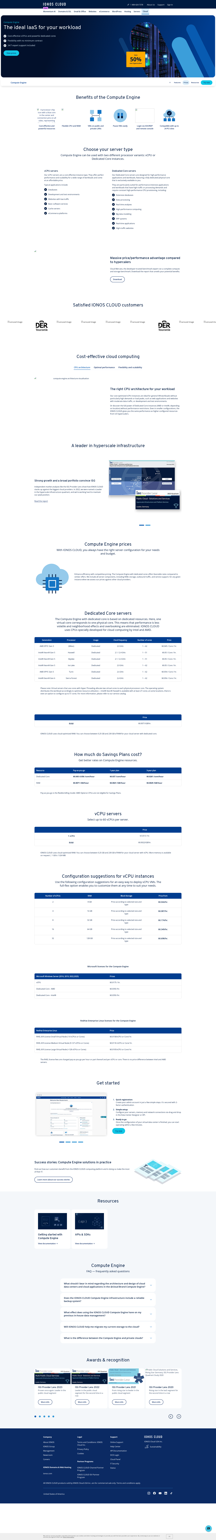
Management (48, 1451)
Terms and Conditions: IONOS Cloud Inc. (89, 1443)
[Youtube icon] (160, 1494)
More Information (68, 1537)
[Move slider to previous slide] (170, 1416)
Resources (195, 82)
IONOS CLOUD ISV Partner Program (88, 1476)
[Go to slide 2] (40, 1416)
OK (169, 1536)
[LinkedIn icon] (165, 1494)
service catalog (119, 693)
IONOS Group (49, 1446)
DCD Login (114, 1455)
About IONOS (48, 1442)
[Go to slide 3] (44, 1416)
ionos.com (47, 1473)
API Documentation (118, 1451)
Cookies (80, 1453)
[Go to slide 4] (49, 1416)
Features (177, 82)
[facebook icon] (154, 1494)
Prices (186, 82)
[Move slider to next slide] (179, 1416)
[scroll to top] (170, 82)
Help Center (115, 1446)
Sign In (170, 4)
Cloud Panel (115, 1459)
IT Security (114, 1463)
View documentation (47, 1243)
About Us (151, 4)
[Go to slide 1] (35, 1416)
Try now (207, 82)
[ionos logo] (54, 4)
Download (117, 279)
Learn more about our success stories (53, 1179)
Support (161, 4)
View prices (11, 53)
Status (113, 1468)
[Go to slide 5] (53, 1416)
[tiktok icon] (171, 1494)
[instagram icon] (148, 1494)
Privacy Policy (83, 1449)
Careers (46, 1459)
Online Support (116, 1442)
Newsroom (48, 1455)
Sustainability (155, 1446)
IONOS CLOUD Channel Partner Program (90, 1469)
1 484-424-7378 (136, 4)
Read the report (41, 501)
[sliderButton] (141, 525)
